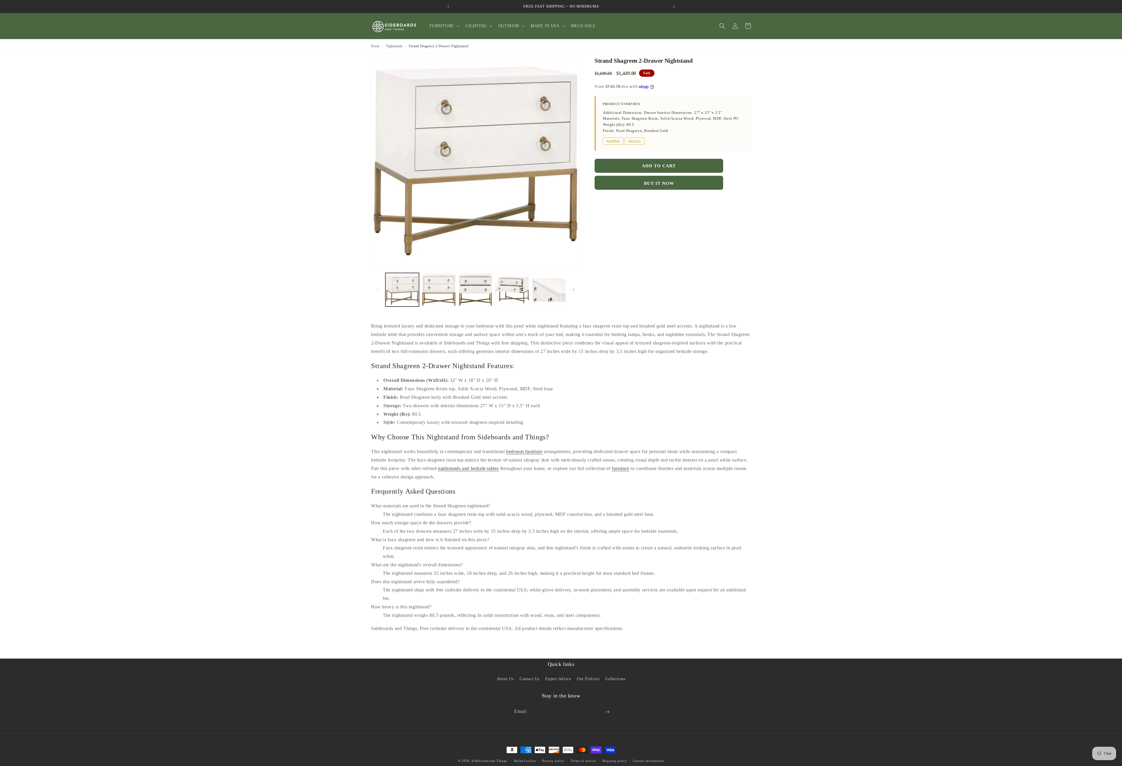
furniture (620, 468)
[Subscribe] (607, 711)
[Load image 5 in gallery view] (549, 290)
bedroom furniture (524, 451)
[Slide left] (377, 289)
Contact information (648, 760)
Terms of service (583, 760)
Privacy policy (553, 760)
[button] (444, 26)
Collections (615, 678)
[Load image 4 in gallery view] (512, 290)
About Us (505, 678)
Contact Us (529, 678)
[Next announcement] (673, 6)
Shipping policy (614, 760)
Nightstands (394, 46)
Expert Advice (558, 678)
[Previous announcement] (448, 6)
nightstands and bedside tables (468, 468)
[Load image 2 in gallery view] (439, 290)
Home (375, 46)
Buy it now (659, 183)
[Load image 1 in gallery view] (402, 290)
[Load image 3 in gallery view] (475, 290)
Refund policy (525, 760)
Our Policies (588, 678)
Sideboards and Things (489, 760)
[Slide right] (573, 289)
